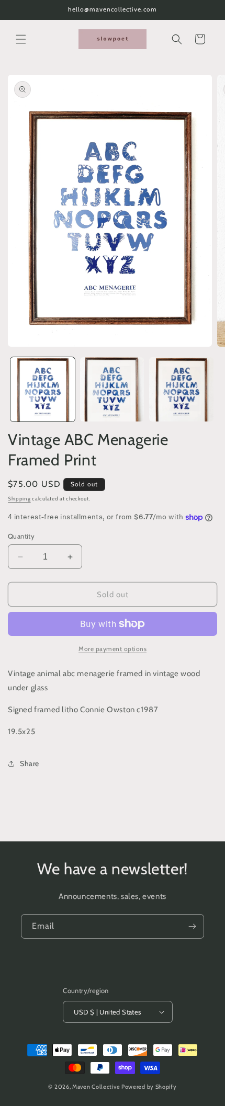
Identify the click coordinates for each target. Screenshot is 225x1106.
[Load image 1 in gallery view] (42, 389)
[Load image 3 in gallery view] (181, 389)
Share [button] (29, 763)
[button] (20, 39)
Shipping (19, 498)
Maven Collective (96, 1086)
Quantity (21, 536)
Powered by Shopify (149, 1086)
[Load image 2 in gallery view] (112, 389)
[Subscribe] (192, 926)
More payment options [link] (112, 649)
